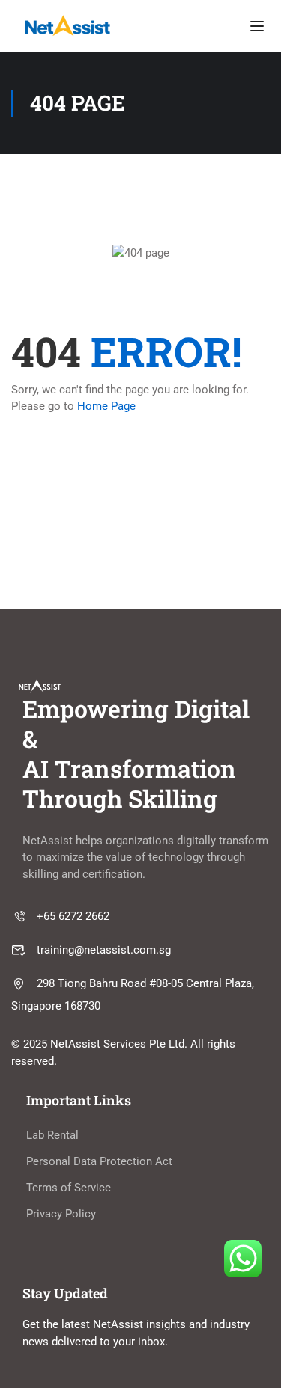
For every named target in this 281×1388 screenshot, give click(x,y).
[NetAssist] (67, 25)
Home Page (106, 406)
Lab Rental (52, 1135)
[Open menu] (257, 26)
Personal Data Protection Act (99, 1161)
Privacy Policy (61, 1213)
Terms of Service (68, 1187)
